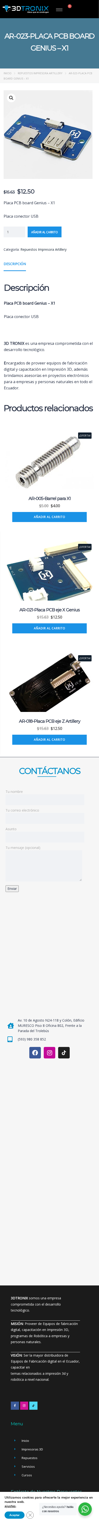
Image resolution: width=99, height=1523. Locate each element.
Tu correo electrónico (22, 810)
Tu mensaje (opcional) (23, 847)
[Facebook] (35, 1052)
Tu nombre (14, 791)
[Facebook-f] (15, 1406)
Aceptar (14, 1515)
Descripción (15, 263)
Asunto (11, 829)
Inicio (8, 73)
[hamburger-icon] (59, 9)
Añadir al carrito (44, 232)
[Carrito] (68, 8)
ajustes (10, 1506)
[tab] (15, 266)
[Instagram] (49, 1052)
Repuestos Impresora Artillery (40, 73)
